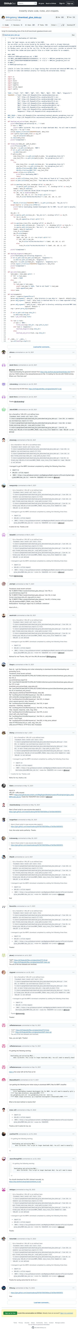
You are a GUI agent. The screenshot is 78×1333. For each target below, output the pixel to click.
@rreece (12, 370)
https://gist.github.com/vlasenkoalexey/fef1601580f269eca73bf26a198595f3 (35, 811)
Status (33, 1322)
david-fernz (13, 365)
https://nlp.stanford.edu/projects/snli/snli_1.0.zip (25, 1181)
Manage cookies (60, 1322)
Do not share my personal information (39, 1324)
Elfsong (12, 1288)
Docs (45, 1322)
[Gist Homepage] (10, 3)
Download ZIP (71, 25)
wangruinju (13, 485)
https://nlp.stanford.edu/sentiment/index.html (55, 372)
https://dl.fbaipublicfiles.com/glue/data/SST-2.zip (45, 389)
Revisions (17, 25)
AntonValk (13, 1239)
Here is (11, 1072)
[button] (73, 352)
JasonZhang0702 (15, 1159)
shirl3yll (12, 584)
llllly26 (11, 857)
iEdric (11, 786)
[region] (39, 189)
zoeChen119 (13, 1134)
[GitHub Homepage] (33, 1327)
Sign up (70, 3)
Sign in (62, 3)
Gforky (11, 733)
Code (7, 25)
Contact (51, 1322)
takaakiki (12, 535)
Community (39, 1322)
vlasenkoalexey (14, 805)
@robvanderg (19, 401)
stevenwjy (13, 440)
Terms (15, 1322)
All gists (41, 3)
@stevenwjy (18, 576)
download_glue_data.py (30, 17)
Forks (43, 25)
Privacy (21, 1322)
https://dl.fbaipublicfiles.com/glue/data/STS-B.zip (30, 960)
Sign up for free (10, 1313)
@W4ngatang (51, 656)
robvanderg (13, 384)
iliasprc (12, 664)
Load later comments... (42, 1302)
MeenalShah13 (14, 1080)
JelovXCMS (13, 409)
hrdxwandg (13, 838)
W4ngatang (11, 17)
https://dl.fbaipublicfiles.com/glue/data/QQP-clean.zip (32, 962)
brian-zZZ (12, 1110)
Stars (31, 25)
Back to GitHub (51, 3)
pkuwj (11, 955)
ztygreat (12, 972)
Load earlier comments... (41, 347)
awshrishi (12, 615)
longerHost (13, 819)
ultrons (12, 352)
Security (27, 1322)
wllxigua (12, 1189)
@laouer (57, 477)
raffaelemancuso (15, 1025)
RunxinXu (12, 906)
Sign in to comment (66, 1313)
